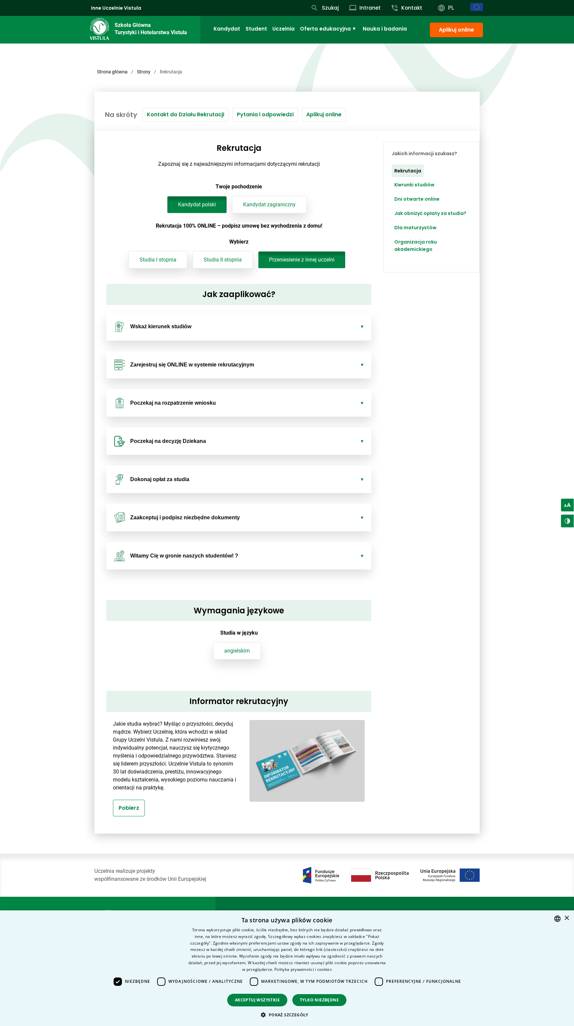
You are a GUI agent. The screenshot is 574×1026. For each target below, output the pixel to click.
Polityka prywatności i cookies (303, 969)
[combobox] (557, 918)
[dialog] (287, 968)
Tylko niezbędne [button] (319, 1000)
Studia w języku (239, 633)
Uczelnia (283, 28)
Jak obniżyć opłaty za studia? (430, 213)
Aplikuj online (456, 30)
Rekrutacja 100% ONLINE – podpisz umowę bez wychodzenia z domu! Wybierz (239, 234)
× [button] (566, 918)
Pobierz (129, 808)
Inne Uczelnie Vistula (116, 8)
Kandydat (227, 28)
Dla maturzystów (415, 227)
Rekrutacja (407, 170)
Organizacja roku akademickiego (415, 246)
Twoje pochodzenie (239, 186)
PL (451, 8)
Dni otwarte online (416, 199)
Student (256, 28)
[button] (287, 1014)
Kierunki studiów (414, 185)
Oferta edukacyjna (325, 28)
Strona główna (112, 71)
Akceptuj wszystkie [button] (257, 1000)
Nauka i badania (385, 28)
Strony (143, 71)
